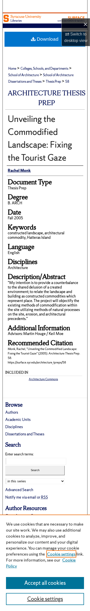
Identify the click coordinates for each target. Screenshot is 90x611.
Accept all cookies (45, 583)
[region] (45, 563)
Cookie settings (61, 554)
